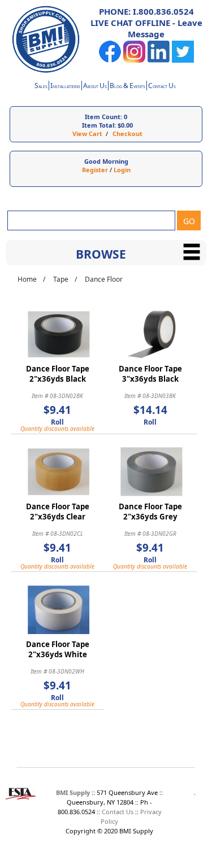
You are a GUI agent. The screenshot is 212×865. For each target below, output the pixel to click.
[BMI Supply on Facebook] (110, 60)
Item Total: (99, 125)
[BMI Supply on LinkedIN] (159, 60)
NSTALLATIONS (65, 86)
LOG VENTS (127, 86)
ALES (40, 86)
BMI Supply (73, 792)
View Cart (87, 133)
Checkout (127, 133)
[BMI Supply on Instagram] (134, 60)
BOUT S (95, 86)
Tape (60, 279)
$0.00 (125, 125)
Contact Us (117, 811)
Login (122, 169)
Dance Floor (104, 279)
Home (27, 279)
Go (189, 221)
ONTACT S (162, 86)
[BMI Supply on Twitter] (183, 60)
